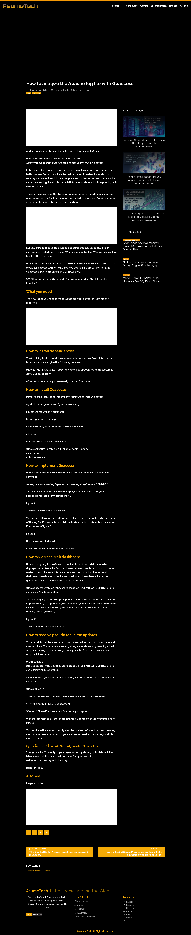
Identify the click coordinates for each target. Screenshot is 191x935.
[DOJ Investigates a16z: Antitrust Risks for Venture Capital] (144, 199)
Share (129, 918)
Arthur (137, 147)
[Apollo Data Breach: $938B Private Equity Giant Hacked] (144, 162)
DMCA (29, 914)
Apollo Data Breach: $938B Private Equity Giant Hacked (143, 178)
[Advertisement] (71, 127)
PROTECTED (37, 914)
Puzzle (126, 259)
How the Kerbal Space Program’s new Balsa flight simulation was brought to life (133, 853)
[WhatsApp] (46, 832)
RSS (128, 915)
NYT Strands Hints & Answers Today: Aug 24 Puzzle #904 (141, 263)
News (28, 93)
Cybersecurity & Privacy (131, 240)
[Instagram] (124, 905)
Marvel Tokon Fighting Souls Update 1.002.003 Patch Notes (142, 279)
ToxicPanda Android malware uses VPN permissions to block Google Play (142, 246)
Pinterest (130, 908)
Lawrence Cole (39, 90)
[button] (116, 6)
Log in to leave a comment (38, 870)
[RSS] (124, 914)
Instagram (131, 905)
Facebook (131, 902)
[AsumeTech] (23, 6)
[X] (34, 832)
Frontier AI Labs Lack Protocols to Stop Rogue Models (144, 141)
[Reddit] (124, 911)
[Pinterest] (40, 832)
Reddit (129, 911)
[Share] (124, 917)
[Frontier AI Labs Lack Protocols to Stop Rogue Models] (144, 126)
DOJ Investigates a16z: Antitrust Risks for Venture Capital (144, 215)
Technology (36, 93)
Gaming (126, 275)
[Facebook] (28, 832)
